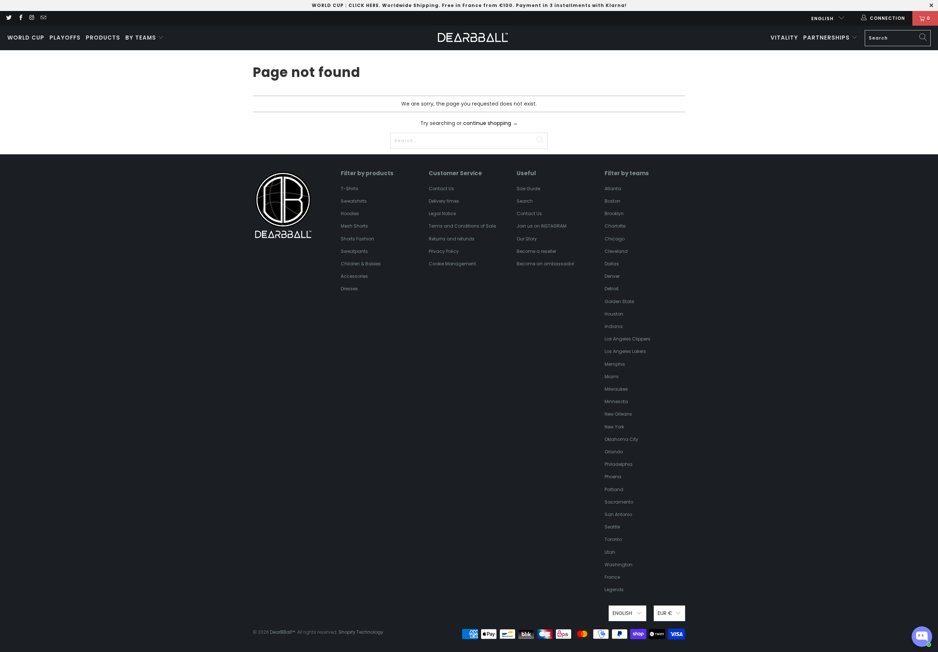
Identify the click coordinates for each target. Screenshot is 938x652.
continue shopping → (490, 123)
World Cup (25, 37)
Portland (614, 489)
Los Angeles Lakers (625, 351)
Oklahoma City (621, 439)
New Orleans (618, 414)
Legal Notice (442, 213)
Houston (614, 314)
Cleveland (616, 251)
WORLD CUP (328, 5)
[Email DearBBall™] (43, 18)
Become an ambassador (545, 264)
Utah (610, 552)
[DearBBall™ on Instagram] (32, 18)
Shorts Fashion (357, 239)
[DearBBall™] (472, 38)
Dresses (349, 289)
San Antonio (618, 514)
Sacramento (619, 502)
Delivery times (444, 201)
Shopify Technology (361, 632)
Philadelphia (618, 464)
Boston (612, 201)
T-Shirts (349, 188)
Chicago (615, 239)
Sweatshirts (354, 201)
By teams (141, 37)
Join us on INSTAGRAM (541, 226)
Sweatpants (354, 251)
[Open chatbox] (922, 636)
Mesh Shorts (354, 226)
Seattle (612, 527)
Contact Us (441, 188)
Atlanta (613, 188)
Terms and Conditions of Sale (462, 226)
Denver (612, 276)
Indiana (614, 326)
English (823, 18)
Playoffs (65, 37)
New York (614, 427)
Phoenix (613, 477)
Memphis (615, 364)
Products (103, 37)
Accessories (354, 276)
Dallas (612, 264)
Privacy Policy (444, 251)
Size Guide (528, 188)
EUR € (665, 613)
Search (525, 201)
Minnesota (616, 401)
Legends (614, 589)
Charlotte (615, 226)
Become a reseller (536, 251)
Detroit (611, 289)
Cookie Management (452, 264)
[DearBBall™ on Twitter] (8, 18)
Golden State (619, 301)
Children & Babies (361, 264)
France (612, 577)
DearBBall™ (282, 632)
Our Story (527, 239)
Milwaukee (616, 389)
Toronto (613, 539)
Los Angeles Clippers (627, 339)
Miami (611, 376)
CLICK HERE (363, 5)
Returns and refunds (451, 239)
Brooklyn (614, 213)
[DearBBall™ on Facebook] (20, 18)
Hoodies (350, 213)
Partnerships (827, 37)
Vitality (784, 37)
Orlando (614, 452)
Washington (618, 564)
